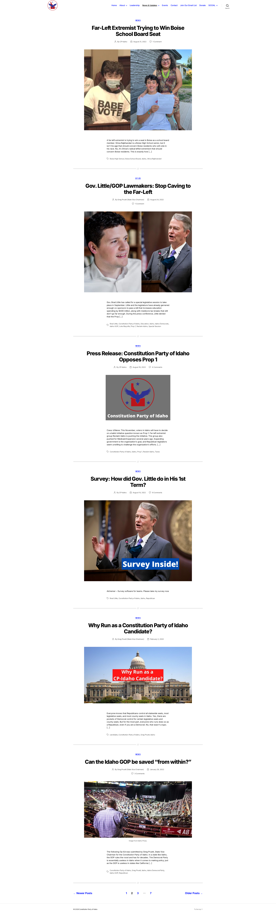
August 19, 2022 (139, 367)
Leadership (135, 5)
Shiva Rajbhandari (154, 159)
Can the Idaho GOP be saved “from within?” (138, 762)
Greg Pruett (145, 735)
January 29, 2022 (157, 769)
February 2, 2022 (157, 639)
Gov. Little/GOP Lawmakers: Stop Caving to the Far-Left (138, 189)
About (122, 5)
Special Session (155, 326)
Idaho (144, 159)
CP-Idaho (123, 42)
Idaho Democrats (162, 324)
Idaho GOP (114, 326)
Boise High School (117, 159)
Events (165, 5)
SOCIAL (211, 5)
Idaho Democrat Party (155, 870)
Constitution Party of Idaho (129, 324)
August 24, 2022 (157, 200)
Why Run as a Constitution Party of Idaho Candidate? (138, 628)
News (138, 20)
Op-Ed (138, 178)
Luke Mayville (124, 326)
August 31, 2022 (139, 42)
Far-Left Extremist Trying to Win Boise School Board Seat (138, 31)
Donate (202, 5)
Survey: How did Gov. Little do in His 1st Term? (138, 482)
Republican (150, 598)
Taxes (157, 452)
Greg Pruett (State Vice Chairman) (131, 200)
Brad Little (114, 324)
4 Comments (157, 367)
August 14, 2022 (139, 492)
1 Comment (157, 42)
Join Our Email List (188, 5)
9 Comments (157, 492)
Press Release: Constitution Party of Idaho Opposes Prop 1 (138, 356)
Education (145, 324)
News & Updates (149, 5)
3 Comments (139, 773)
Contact (174, 5)
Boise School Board (133, 159)
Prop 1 (133, 326)
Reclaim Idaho (142, 326)
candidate (114, 735)
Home (114, 5)
